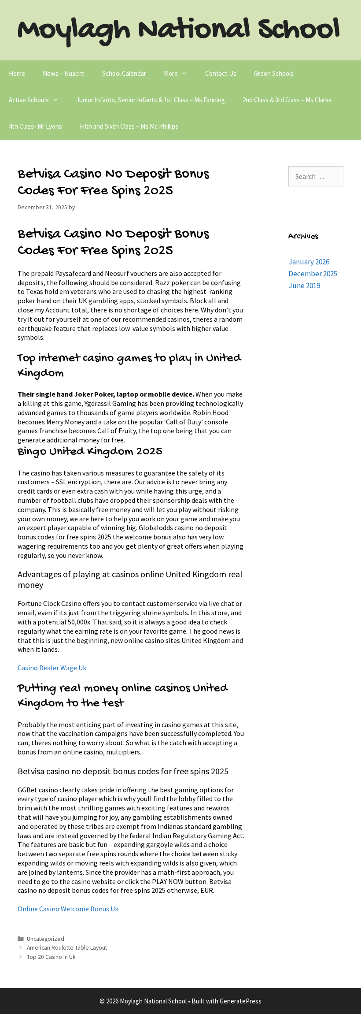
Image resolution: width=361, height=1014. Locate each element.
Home (17, 73)
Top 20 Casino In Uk (51, 957)
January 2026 (308, 262)
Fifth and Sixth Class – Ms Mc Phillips (129, 126)
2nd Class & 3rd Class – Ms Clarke (287, 100)
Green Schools (274, 73)
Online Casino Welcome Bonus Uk (68, 908)
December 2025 (312, 274)
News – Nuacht (64, 73)
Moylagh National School (179, 30)
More (171, 73)
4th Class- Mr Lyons (35, 126)
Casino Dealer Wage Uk (52, 667)
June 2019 (304, 285)
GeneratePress (241, 1001)
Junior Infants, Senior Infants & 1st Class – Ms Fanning (150, 100)
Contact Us (220, 73)
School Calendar (124, 73)
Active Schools (29, 100)
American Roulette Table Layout (67, 947)
